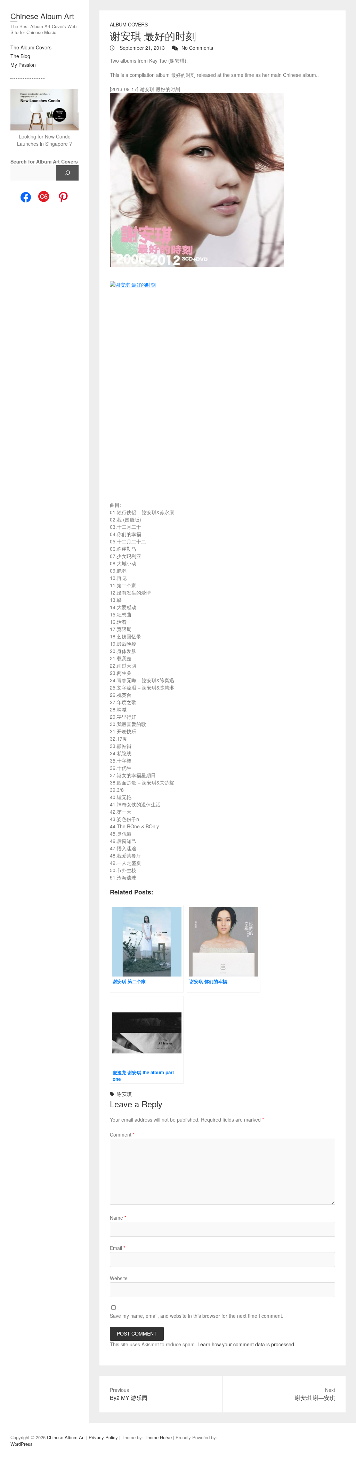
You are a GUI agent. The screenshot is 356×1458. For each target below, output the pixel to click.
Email (117, 1247)
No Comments (197, 47)
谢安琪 (124, 1093)
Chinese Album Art (42, 15)
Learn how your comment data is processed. (246, 1344)
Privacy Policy (103, 1437)
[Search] (67, 173)
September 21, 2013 (141, 47)
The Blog (20, 56)
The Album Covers (30, 47)
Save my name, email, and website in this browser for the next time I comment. (196, 1315)
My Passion (23, 64)
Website (119, 1278)
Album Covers (129, 24)
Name (118, 1217)
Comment (122, 1134)
